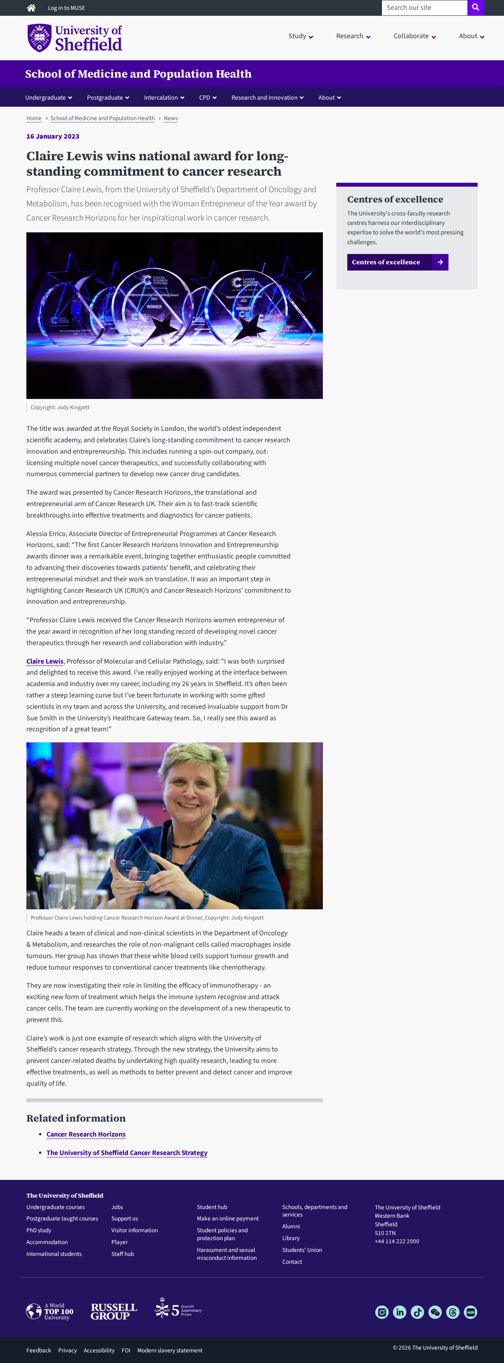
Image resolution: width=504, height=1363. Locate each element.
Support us (124, 1219)
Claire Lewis (44, 661)
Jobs (117, 1207)
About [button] (468, 36)
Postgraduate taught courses (62, 1219)
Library (291, 1238)
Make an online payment (228, 1219)
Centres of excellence (386, 262)
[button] (50, 97)
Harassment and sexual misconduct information (227, 1254)
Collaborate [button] (411, 36)
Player (119, 1242)
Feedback (38, 1350)
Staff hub (122, 1254)
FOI (126, 1350)
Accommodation (47, 1242)
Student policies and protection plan (222, 1234)
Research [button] (349, 36)
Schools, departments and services (314, 1211)
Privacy (67, 1350)
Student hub (212, 1207)
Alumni (291, 1227)
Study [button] (297, 36)
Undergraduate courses (55, 1207)
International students (54, 1254)
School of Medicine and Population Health (138, 73)
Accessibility (99, 1350)
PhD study (38, 1231)
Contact (292, 1262)
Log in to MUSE (67, 8)
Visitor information (134, 1231)
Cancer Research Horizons (86, 1134)
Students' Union (302, 1250)
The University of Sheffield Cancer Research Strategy (127, 1153)
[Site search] (475, 7)
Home (34, 118)
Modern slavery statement (169, 1350)
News (171, 118)
